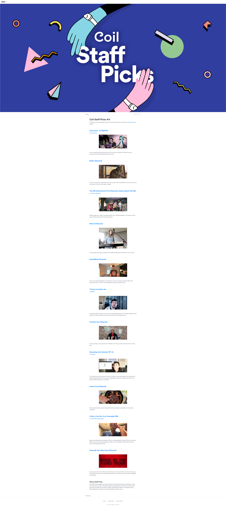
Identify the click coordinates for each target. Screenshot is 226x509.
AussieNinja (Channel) (97, 259)
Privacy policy (111, 501)
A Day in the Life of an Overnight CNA (103, 416)
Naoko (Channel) (95, 161)
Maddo (93, 291)
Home (104, 501)
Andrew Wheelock (96, 193)
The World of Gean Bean (97, 418)
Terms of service (119, 501)
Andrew (93, 354)
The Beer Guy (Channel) (98, 322)
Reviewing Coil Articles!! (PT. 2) (101, 352)
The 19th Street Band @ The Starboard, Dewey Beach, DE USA (112, 191)
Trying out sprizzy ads (97, 289)
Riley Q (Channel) (96, 223)
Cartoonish (94, 133)
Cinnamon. (130, 122)
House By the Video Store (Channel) (102, 450)
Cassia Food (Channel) (97, 386)
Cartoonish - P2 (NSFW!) (98, 130)
